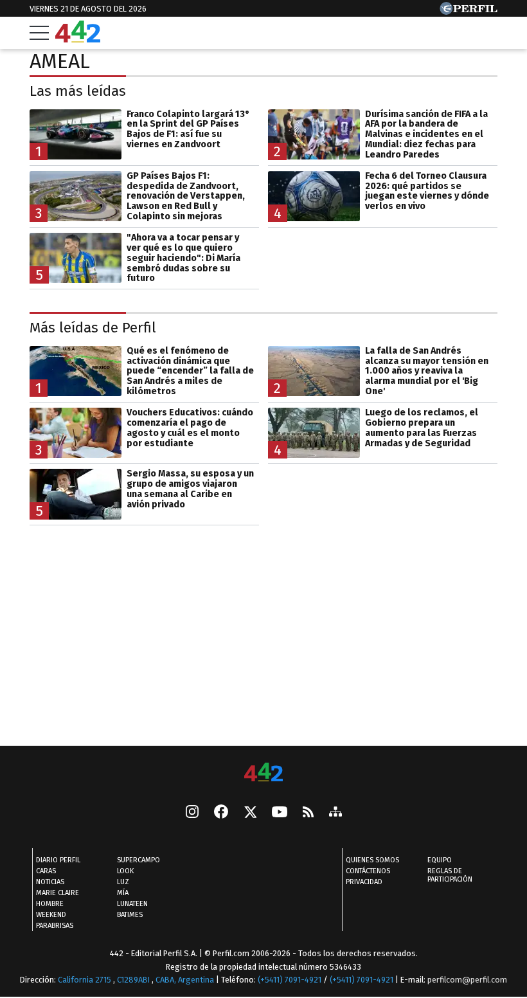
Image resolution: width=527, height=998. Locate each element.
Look (125, 871)
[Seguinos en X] (250, 813)
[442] (263, 773)
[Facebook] (221, 812)
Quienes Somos (372, 860)
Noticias (50, 882)
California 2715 (85, 979)
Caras (46, 871)
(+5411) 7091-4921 (289, 979)
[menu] (39, 33)
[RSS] (308, 813)
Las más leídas (78, 91)
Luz (123, 882)
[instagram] (192, 813)
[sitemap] (335, 812)
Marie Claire (57, 893)
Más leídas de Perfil (93, 327)
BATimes (130, 915)
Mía (123, 893)
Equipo (439, 860)
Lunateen (132, 904)
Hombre (50, 904)
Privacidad (364, 882)
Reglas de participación (449, 875)
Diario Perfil (58, 860)
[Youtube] (279, 813)
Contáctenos (368, 871)
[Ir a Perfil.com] (468, 11)
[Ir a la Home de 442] (77, 39)
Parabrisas (54, 925)
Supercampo (138, 860)
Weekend (51, 915)
